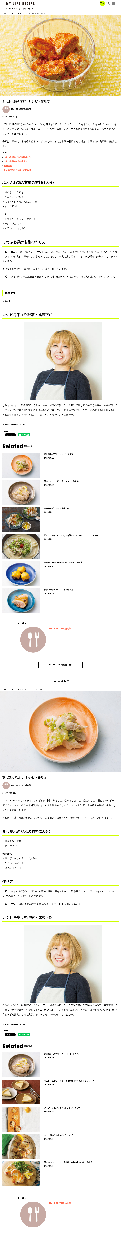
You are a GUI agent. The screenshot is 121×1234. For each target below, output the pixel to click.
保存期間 (8, 165)
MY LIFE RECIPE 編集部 (60, 628)
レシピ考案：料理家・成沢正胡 (17, 170)
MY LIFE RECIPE (14, 13)
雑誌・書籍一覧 (28, 9)
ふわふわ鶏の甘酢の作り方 (15, 161)
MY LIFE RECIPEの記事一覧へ (60, 665)
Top (4, 13)
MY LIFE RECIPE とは (13, 9)
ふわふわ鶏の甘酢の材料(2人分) (18, 157)
